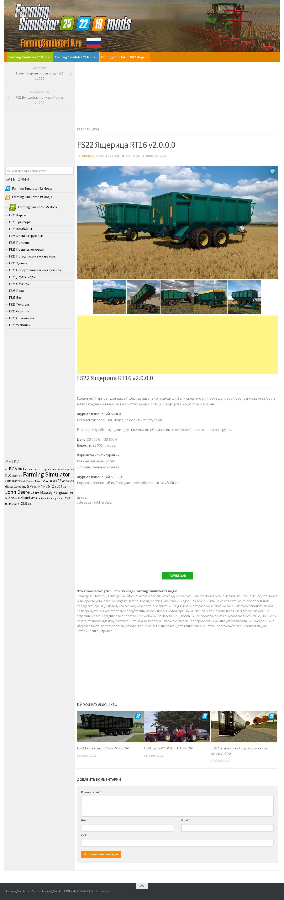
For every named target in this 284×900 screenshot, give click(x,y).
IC (52, 486)
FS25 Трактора (20, 222)
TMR (67, 498)
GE (63, 481)
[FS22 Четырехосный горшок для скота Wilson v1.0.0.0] (244, 726)
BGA (13, 469)
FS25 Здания (18, 263)
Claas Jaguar (43, 469)
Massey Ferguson (54, 492)
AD (6, 469)
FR (55, 481)
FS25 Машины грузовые (26, 236)
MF (72, 493)
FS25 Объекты (19, 284)
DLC (8, 475)
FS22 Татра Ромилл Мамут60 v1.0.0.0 (103, 748)
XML (24, 503)
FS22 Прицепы (88, 129)
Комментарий (91, 792)
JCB (60, 487)
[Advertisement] (177, 93)
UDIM (8, 504)
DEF (72, 469)
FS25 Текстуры (19, 304)
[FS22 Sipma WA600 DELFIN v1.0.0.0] (177, 726)
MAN (37, 492)
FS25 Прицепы (19, 242)
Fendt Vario (42, 481)
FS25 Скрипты (19, 311)
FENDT (15, 481)
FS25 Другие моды (22, 277)
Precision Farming (46, 498)
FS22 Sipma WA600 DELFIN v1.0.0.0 (168, 748)
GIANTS (70, 481)
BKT (21, 468)
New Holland (20, 498)
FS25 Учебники (19, 325)
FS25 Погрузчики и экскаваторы (32, 256)
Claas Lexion (57, 469)
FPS (52, 481)
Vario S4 (16, 503)
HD (36, 486)
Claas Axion (30, 469)
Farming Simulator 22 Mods (75, 57)
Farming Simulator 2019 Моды (123, 57)
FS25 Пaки (16, 290)
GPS (30, 486)
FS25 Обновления (22, 318)
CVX (67, 469)
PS (58, 498)
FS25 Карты (17, 215)
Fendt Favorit (26, 481)
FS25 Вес (15, 297)
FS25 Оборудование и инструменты (35, 270)
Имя (84, 820)
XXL (30, 503)
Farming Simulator (46, 474)
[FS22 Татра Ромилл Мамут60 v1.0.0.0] (110, 726)
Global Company (15, 487)
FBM (8, 481)
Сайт (84, 835)
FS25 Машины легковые (26, 249)
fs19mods (87, 156)
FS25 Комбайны (20, 229)
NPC (33, 498)
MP (7, 498)
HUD (46, 486)
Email (185, 820)
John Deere (17, 492)
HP (40, 486)
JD (64, 487)
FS (59, 480)
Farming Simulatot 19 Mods (59, 891)
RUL (62, 498)
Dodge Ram (17, 475)
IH (55, 486)
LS (32, 492)
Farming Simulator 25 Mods (29, 57)
